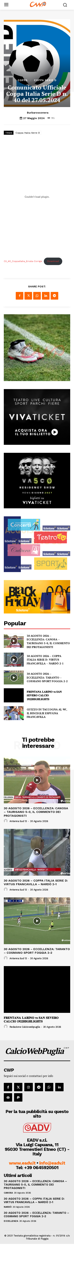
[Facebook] (19, 296)
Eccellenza (11, 1221)
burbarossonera (37, 112)
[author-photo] (6, 821)
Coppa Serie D (45, 80)
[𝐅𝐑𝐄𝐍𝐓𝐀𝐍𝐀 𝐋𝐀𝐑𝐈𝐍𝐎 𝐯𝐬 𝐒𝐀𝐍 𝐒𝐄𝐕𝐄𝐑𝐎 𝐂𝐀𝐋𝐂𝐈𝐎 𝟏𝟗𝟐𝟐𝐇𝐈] (14, 695)
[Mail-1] (8, 1097)
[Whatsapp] (49, 1087)
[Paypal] (18, 1097)
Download (53, 261)
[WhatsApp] (37, 296)
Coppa (23, 80)
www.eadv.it (22, 1163)
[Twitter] (28, 296)
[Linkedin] (46, 296)
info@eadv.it (52, 1163)
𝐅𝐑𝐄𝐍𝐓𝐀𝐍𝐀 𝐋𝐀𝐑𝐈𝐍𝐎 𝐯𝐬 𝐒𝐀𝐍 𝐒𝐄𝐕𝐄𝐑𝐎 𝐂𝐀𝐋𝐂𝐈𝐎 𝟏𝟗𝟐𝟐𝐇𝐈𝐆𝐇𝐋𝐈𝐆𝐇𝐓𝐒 (44, 695)
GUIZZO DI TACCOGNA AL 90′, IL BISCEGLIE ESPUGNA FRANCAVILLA (47, 713)
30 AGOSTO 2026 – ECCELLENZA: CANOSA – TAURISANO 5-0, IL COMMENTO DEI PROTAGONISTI (48, 641)
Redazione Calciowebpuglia (24, 1026)
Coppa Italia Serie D (28, 132)
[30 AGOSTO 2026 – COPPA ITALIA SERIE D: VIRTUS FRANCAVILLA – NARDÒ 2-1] (14, 660)
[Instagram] (28, 1087)
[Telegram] (54, 296)
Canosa (8, 1192)
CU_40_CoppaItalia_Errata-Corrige (23, 261)
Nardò (8, 1207)
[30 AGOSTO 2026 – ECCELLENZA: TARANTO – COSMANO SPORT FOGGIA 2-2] (14, 678)
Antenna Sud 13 (18, 821)
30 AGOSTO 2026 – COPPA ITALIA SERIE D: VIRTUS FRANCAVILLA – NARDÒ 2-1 (45, 659)
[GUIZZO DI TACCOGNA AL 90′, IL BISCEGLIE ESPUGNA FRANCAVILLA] (14, 713)
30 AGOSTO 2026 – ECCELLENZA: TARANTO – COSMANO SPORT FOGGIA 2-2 (47, 677)
